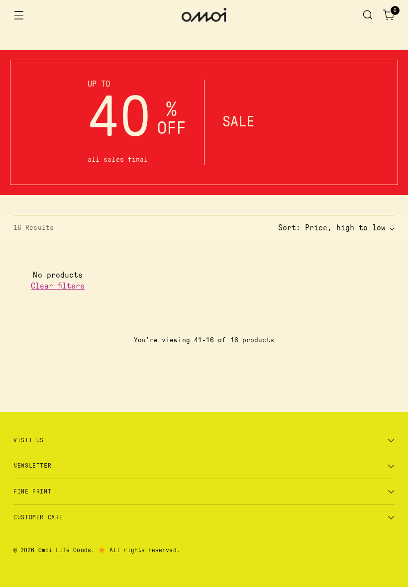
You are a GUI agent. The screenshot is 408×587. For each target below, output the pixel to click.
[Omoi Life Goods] (204, 15)
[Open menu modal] (18, 15)
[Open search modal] (368, 15)
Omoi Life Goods (64, 550)
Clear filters (58, 286)
